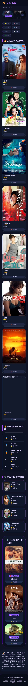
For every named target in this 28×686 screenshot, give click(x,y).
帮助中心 (12, 681)
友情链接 (19, 681)
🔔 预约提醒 (14, 582)
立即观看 (8, 15)
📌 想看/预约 (14, 87)
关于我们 (5, 681)
